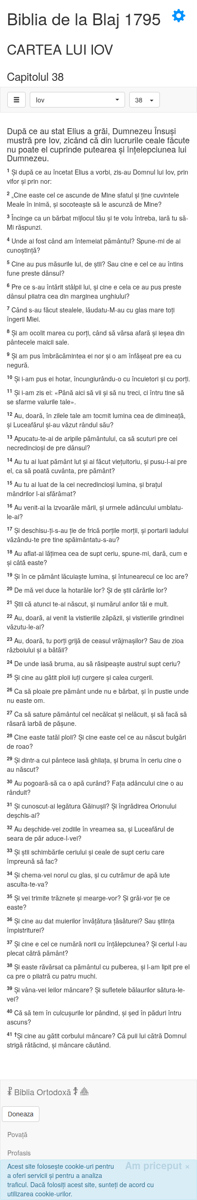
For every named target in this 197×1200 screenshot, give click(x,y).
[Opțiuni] (16, 100)
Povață (17, 1134)
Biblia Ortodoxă (42, 1092)
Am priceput (157, 1165)
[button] (77, 100)
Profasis (19, 1152)
